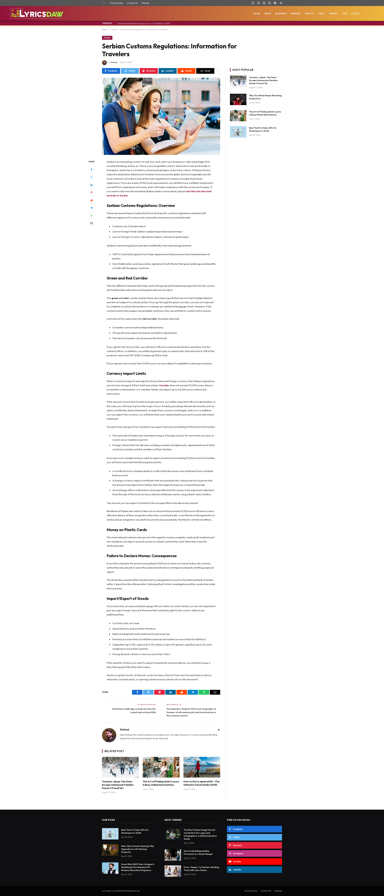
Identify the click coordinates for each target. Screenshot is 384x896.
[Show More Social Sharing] (218, 71)
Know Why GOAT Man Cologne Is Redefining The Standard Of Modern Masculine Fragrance (137, 867)
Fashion (296, 13)
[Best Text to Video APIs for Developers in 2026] (238, 131)
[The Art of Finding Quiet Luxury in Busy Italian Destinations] (161, 767)
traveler (164, 385)
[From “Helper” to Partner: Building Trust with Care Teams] (173, 871)
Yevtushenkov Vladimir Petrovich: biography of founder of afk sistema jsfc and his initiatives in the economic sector (191, 712)
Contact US (132, 3)
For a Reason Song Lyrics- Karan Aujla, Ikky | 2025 (141, 23)
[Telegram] (91, 208)
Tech (321, 13)
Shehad (114, 62)
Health (309, 13)
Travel (333, 13)
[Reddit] (91, 200)
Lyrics (355, 13)
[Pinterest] (91, 193)
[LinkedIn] (91, 185)
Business (280, 13)
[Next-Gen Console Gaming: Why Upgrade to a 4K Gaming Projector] (110, 850)
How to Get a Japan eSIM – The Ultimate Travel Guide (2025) (201, 783)
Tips (344, 13)
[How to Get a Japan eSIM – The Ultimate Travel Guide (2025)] (201, 767)
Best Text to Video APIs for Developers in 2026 (263, 129)
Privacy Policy (116, 3)
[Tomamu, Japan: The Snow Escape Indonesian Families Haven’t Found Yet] (120, 767)
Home (256, 13)
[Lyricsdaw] (36, 13)
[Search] (280, 3)
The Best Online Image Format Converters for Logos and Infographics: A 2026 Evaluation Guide (200, 834)
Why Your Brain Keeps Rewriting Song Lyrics (265, 97)
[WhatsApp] (91, 215)
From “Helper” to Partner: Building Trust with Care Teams (201, 869)
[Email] (91, 223)
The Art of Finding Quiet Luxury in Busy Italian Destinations (161, 783)
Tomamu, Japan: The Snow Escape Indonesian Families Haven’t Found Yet (118, 785)
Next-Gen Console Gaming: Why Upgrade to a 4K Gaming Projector (137, 849)
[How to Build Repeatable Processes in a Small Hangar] (173, 855)
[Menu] (104, 3)
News (267, 13)
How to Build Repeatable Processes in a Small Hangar (198, 852)
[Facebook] (91, 170)
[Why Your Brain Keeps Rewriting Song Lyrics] (238, 99)
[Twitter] (91, 177)
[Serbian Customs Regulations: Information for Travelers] (161, 116)
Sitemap (145, 3)
